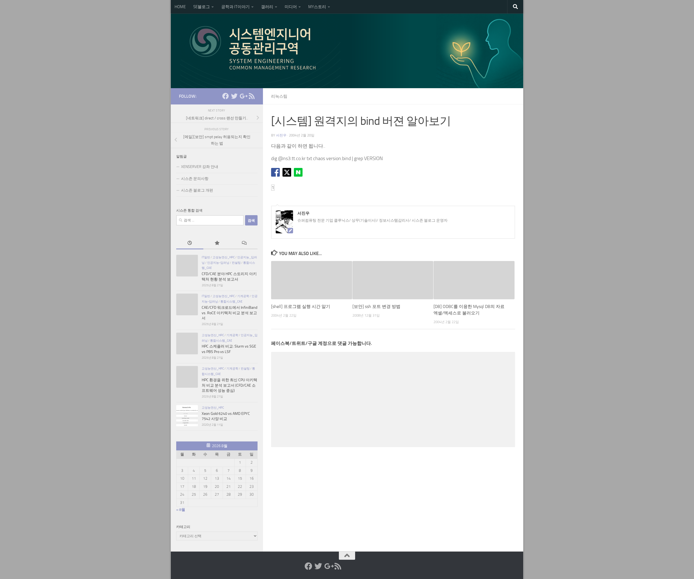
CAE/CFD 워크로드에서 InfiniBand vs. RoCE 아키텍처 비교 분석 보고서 (229, 312)
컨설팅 (236, 263)
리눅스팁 (279, 96)
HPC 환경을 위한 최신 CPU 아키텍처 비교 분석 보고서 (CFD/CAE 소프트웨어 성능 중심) (229, 385)
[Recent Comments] (244, 243)
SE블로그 (201, 6)
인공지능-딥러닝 (218, 263)
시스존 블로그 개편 (197, 190)
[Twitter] (234, 96)
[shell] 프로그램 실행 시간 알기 (300, 306)
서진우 (281, 135)
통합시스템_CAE (231, 301)
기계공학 (243, 296)
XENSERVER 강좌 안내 (199, 166)
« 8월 (180, 509)
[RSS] (251, 96)
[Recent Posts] (189, 243)
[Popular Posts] (216, 243)
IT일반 (206, 257)
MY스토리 (317, 6)
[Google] (243, 96)
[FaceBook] (225, 96)
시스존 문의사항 (194, 178)
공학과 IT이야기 (235, 6)
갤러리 (267, 6)
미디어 (291, 6)
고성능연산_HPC (224, 257)
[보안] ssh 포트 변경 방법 (376, 306)
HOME (180, 6)
